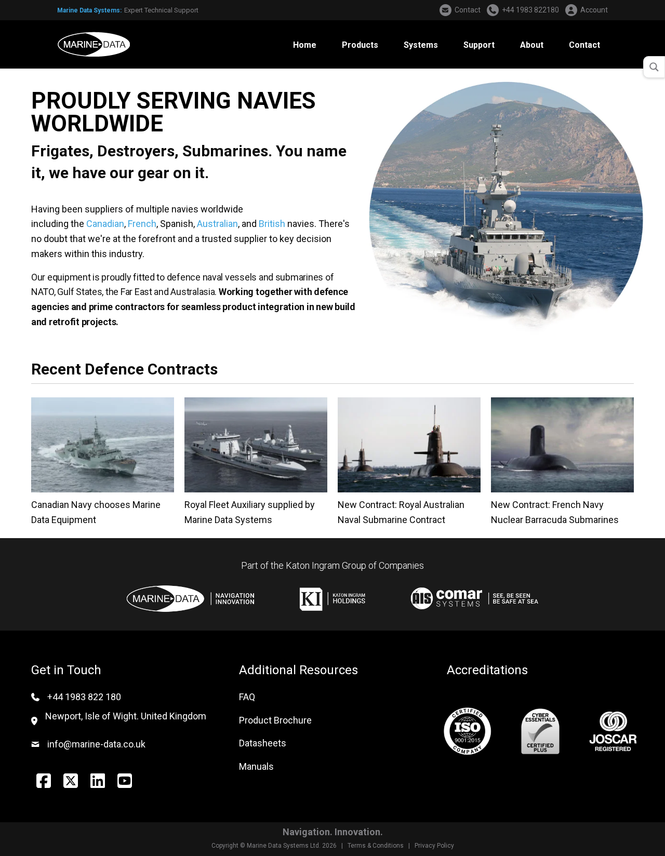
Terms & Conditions (376, 845)
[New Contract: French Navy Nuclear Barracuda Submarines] (562, 443)
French (142, 223)
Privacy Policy (434, 845)
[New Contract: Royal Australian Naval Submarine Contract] (409, 443)
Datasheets (262, 743)
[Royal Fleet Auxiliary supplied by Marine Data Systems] (255, 443)
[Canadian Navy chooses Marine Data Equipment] (102, 443)
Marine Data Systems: (89, 10)
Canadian (105, 223)
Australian (217, 223)
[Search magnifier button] (654, 67)
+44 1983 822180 (530, 10)
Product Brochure (275, 720)
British (272, 223)
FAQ (247, 696)
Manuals (256, 766)
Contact (468, 10)
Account (594, 10)
